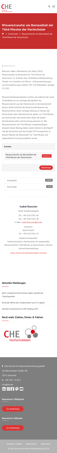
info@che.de (7, 384)
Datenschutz (31, 444)
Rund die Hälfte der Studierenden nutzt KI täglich (23, 302)
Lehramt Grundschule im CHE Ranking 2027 (20, 309)
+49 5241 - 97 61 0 (13, 380)
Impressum (45, 444)
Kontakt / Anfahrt (14, 444)
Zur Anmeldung (12, 409)
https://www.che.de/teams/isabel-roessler (28, 253)
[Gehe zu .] (3, 34)
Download (46, 156)
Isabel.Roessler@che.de (31, 222)
